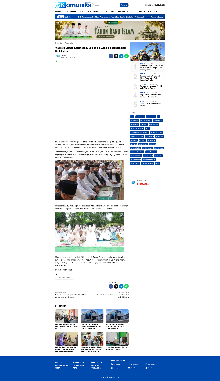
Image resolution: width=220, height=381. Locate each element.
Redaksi (58, 362)
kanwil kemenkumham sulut (139, 132)
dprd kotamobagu (145, 121)
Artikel (143, 64)
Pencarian (124, 5)
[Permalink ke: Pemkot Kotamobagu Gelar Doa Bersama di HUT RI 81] (117, 339)
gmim (147, 129)
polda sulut (158, 156)
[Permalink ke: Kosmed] (57, 56)
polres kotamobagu (149, 160)
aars (132, 117)
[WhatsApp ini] (126, 56)
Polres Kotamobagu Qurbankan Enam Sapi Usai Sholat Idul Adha (113, 294)
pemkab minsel (147, 148)
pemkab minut (158, 148)
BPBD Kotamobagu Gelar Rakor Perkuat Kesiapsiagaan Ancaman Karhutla (66, 326)
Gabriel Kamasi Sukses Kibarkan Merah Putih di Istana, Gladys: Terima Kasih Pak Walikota (92, 349)
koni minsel (159, 136)
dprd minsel (134, 125)
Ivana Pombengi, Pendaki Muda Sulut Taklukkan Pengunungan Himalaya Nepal (151, 68)
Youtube (133, 368)
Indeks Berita (96, 362)
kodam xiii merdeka (137, 136)
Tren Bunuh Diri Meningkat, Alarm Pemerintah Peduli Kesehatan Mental (150, 78)
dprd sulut (144, 125)
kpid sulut (142, 140)
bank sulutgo (140, 117)
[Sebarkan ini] (111, 56)
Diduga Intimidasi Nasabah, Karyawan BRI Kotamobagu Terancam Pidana (115, 326)
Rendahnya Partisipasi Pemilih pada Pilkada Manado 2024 (151, 87)
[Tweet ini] (116, 56)
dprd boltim (134, 121)
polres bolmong (136, 160)
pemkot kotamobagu (64, 277)
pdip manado (143, 144)
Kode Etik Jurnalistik (95, 367)
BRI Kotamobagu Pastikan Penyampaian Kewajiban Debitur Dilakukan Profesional (94, 17)
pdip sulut (153, 144)
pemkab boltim (135, 148)
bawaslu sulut (151, 117)
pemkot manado (151, 152)
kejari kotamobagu (156, 132)
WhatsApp (134, 364)
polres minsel (135, 164)
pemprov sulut (148, 156)
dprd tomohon (153, 125)
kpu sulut (134, 144)
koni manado (150, 136)
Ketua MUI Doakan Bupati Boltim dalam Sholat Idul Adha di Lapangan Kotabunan (72, 294)
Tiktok (150, 368)
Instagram (116, 368)
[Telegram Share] (121, 56)
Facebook (116, 364)
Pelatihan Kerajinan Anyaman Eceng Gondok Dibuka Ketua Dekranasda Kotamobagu (65, 349)
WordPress (151, 364)
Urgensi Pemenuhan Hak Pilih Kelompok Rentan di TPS (151, 96)
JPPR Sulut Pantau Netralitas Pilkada (150, 105)
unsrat (157, 164)
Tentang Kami (78, 362)
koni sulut (134, 140)
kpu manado (151, 140)
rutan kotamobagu (147, 164)
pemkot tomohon (136, 156)
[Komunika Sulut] (73, 5)
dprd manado (158, 121)
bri (158, 117)
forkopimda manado (137, 129)
